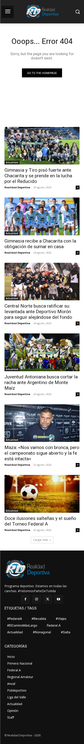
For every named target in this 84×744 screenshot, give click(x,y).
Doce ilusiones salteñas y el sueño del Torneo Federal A (40, 521)
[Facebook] (25, 599)
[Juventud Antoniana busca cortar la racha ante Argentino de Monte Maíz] (42, 352)
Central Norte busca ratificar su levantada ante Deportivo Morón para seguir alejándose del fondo (38, 311)
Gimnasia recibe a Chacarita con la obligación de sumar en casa (40, 243)
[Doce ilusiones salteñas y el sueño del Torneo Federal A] (42, 494)
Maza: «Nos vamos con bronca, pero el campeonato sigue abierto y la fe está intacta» (41, 453)
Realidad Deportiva (17, 187)
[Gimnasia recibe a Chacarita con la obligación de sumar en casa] (42, 216)
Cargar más (40, 540)
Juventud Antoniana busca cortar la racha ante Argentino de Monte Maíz (41, 382)
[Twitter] (47, 599)
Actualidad (12, 162)
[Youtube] (58, 599)
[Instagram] (36, 599)
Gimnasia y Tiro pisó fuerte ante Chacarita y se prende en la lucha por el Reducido (38, 175)
